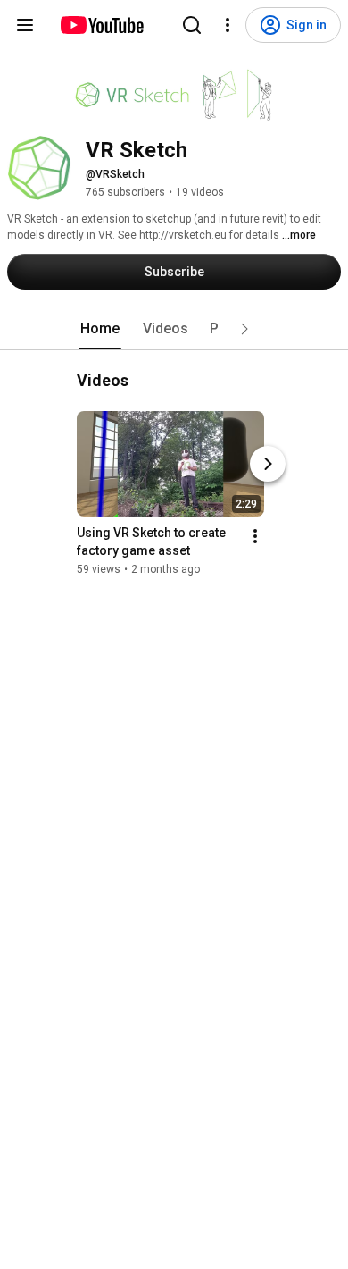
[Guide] (25, 25)
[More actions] (255, 536)
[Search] (192, 25)
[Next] (268, 464)
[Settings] (227, 25)
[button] (244, 328)
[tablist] (174, 328)
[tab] (100, 328)
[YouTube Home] (101, 25)
